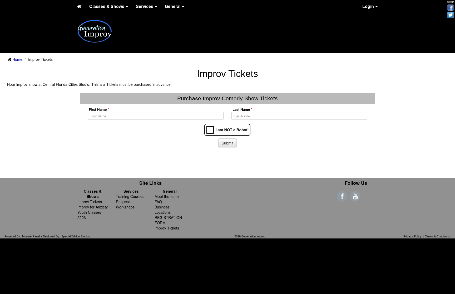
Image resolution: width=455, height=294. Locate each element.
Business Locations (163, 209)
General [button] (173, 6)
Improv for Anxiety (92, 207)
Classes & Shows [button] (107, 6)
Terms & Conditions (437, 236)
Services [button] (145, 6)
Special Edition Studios (75, 236)
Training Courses (130, 196)
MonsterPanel (31, 236)
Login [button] (368, 6)
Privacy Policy (412, 236)
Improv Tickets (89, 201)
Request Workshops (125, 204)
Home (17, 59)
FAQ (158, 201)
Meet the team (167, 196)
